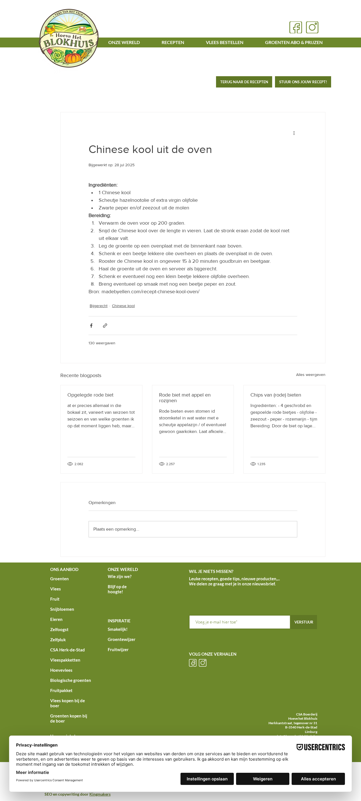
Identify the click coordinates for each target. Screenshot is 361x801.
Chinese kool (123, 305)
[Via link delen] (105, 325)
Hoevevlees (61, 670)
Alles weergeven (310, 374)
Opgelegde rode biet (90, 395)
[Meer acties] (293, 132)
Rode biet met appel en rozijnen (185, 397)
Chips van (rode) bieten (275, 395)
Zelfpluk (58, 639)
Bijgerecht (98, 305)
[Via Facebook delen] (91, 325)
